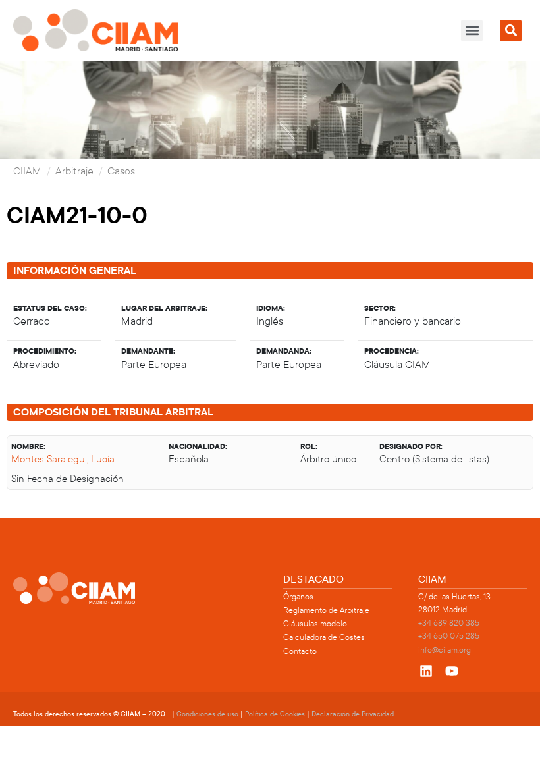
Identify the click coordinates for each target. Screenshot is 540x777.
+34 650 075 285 (448, 636)
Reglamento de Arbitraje (326, 610)
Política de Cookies (275, 714)
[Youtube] (452, 671)
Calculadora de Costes (324, 637)
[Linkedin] (426, 671)
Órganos (298, 596)
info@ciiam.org (444, 650)
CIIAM (27, 171)
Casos (121, 171)
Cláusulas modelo (315, 623)
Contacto (300, 651)
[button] (472, 30)
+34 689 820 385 (448, 623)
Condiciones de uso (207, 714)
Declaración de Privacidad (352, 714)
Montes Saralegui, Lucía (63, 459)
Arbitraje (74, 171)
